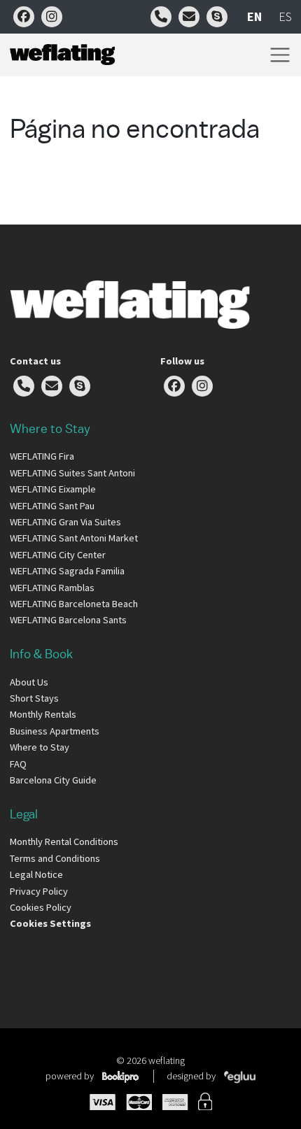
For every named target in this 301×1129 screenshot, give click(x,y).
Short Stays (34, 698)
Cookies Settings (50, 923)
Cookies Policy (40, 907)
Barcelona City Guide (53, 780)
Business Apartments (54, 731)
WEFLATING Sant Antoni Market (74, 538)
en (254, 16)
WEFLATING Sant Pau (52, 505)
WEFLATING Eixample (53, 489)
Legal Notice (36, 874)
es (285, 16)
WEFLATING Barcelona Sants (68, 619)
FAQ (18, 764)
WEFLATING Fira (42, 456)
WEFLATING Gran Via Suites (65, 522)
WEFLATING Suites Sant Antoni (72, 473)
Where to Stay (39, 747)
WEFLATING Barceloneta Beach (74, 603)
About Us (29, 682)
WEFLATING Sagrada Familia (67, 570)
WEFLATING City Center (58, 554)
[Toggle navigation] (280, 55)
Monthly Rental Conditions (64, 841)
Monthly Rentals (43, 714)
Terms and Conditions (55, 858)
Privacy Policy (39, 891)
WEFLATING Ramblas (52, 587)
